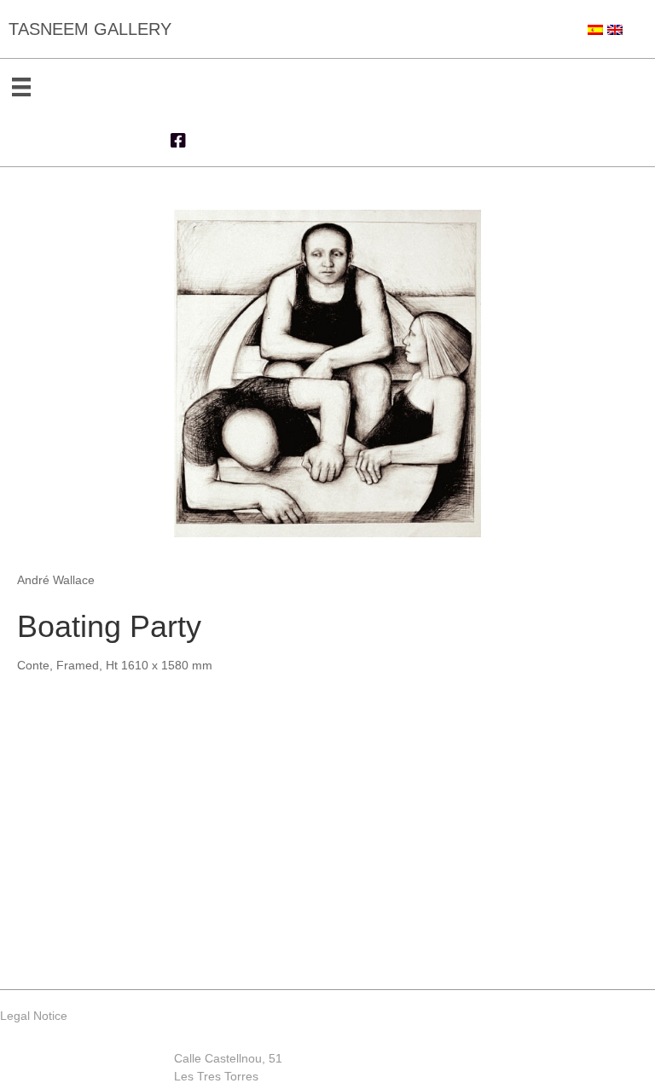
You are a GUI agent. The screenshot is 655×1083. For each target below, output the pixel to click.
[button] (178, 140)
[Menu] (21, 87)
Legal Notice (33, 1015)
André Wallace (56, 580)
